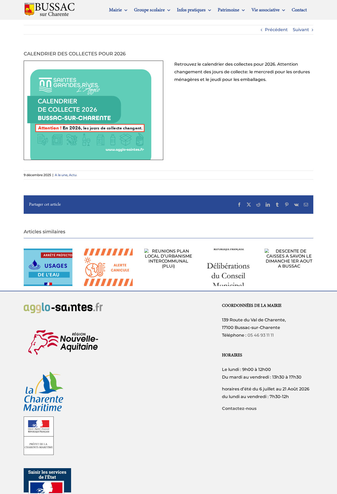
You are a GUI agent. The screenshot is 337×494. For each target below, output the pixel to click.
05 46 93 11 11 (260, 335)
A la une (61, 175)
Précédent (276, 29)
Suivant (301, 29)
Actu (73, 175)
